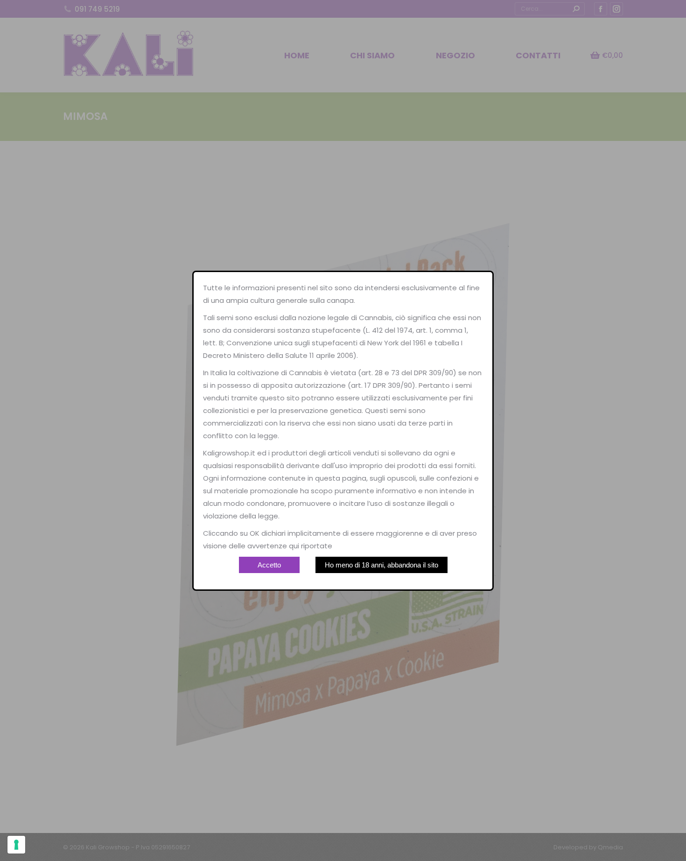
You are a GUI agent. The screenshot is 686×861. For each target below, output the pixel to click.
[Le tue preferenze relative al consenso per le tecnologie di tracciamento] (16, 845)
